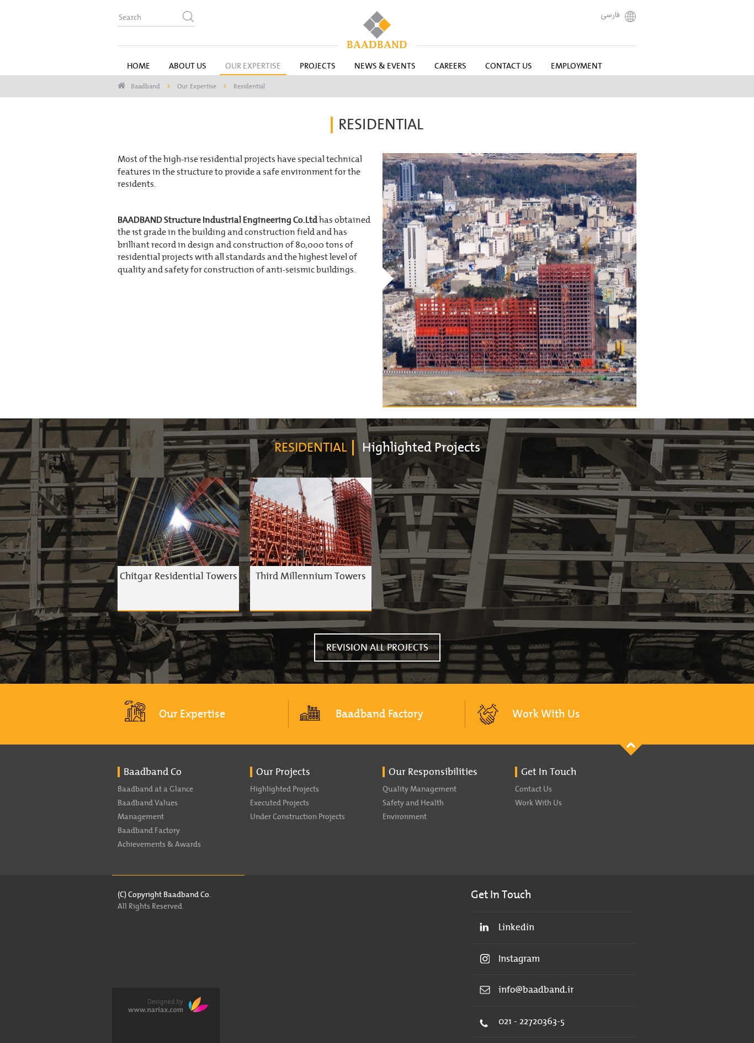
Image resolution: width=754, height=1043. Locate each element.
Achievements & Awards (159, 844)
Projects (318, 66)
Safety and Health (413, 803)
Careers (450, 66)
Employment (576, 66)
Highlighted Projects (284, 789)
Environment (405, 817)
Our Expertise (253, 66)
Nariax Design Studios (166, 1015)
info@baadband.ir (536, 989)
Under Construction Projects (297, 817)
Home (138, 66)
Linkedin (516, 927)
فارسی (610, 15)
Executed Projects (279, 803)
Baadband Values (148, 803)
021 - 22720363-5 (531, 1021)
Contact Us (508, 66)
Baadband (145, 86)
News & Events (385, 66)
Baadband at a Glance (155, 789)
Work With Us (546, 714)
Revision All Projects (377, 647)
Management (141, 817)
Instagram (519, 959)
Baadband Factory (379, 714)
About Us (187, 66)
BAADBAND (377, 29)
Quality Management (419, 789)
